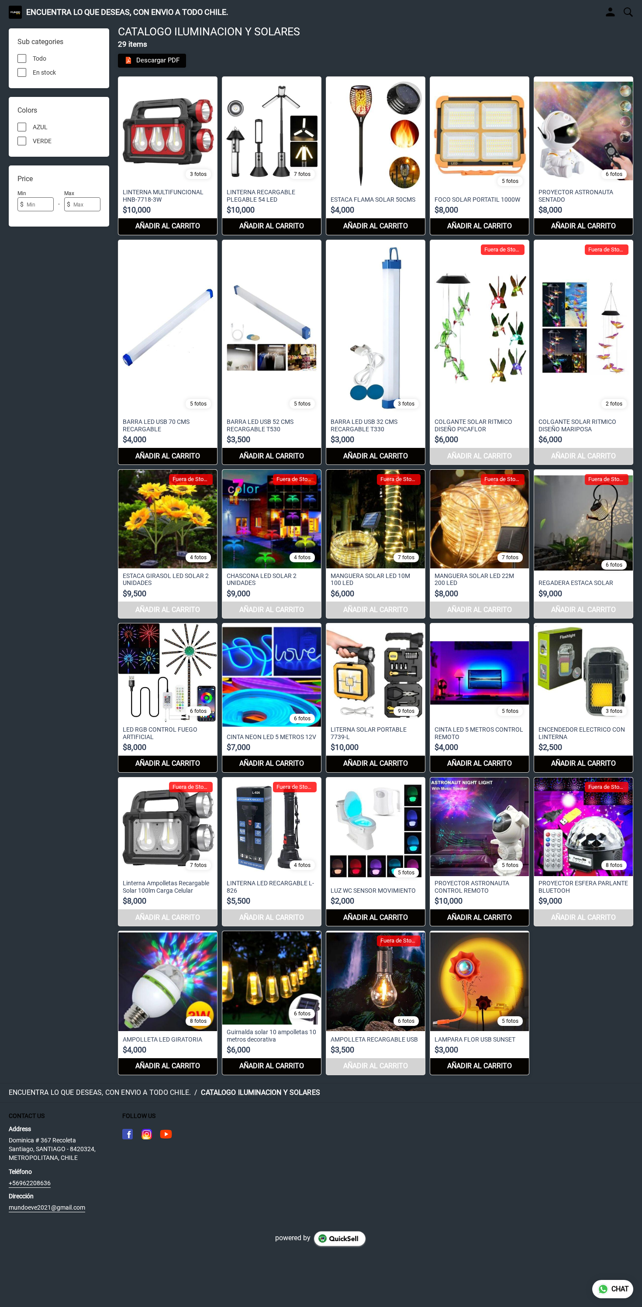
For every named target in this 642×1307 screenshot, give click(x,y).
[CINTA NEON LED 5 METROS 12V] (272, 697)
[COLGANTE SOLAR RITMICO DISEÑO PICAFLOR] (480, 352)
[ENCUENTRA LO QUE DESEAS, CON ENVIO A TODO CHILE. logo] (15, 12)
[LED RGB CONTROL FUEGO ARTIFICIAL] (168, 697)
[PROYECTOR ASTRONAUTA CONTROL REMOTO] (480, 852)
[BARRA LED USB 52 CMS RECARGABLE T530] (272, 352)
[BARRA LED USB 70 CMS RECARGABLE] (168, 352)
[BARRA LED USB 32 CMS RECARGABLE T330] (376, 352)
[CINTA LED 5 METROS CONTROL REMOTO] (480, 697)
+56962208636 (30, 1183)
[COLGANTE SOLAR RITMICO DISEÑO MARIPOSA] (583, 352)
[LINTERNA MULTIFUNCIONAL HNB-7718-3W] (168, 155)
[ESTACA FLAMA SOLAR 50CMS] (376, 155)
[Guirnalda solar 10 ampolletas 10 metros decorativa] (272, 1003)
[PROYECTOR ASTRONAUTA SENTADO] (583, 155)
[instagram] (147, 1134)
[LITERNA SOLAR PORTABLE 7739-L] (376, 697)
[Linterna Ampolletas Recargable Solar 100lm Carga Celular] (168, 852)
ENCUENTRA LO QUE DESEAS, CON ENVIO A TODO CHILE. (127, 12)
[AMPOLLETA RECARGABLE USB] (376, 1003)
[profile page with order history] (610, 12)
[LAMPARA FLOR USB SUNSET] (480, 1003)
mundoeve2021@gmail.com (47, 1207)
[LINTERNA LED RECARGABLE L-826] (272, 852)
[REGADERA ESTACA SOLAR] (583, 544)
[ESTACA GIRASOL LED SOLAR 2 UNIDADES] (168, 544)
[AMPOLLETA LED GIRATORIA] (168, 1003)
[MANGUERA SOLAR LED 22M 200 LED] (480, 544)
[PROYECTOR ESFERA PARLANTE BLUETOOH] (583, 852)
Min (21, 193)
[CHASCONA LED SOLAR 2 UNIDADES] (272, 544)
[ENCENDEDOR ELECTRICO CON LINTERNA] (583, 697)
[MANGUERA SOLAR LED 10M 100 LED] (376, 544)
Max (69, 193)
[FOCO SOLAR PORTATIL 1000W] (480, 155)
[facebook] (128, 1134)
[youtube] (166, 1134)
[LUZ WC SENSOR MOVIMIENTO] (376, 852)
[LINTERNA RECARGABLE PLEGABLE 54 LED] (272, 155)
